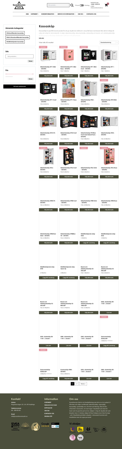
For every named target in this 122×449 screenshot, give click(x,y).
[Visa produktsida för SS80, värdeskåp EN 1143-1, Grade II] (109, 358)
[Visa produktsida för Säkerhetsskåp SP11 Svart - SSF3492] (48, 88)
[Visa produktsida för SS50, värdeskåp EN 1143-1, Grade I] (48, 325)
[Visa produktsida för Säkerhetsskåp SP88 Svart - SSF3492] (68, 189)
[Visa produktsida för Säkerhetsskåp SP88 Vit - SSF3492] (48, 189)
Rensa (30, 61)
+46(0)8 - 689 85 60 (95, 4)
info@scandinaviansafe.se (97, 7)
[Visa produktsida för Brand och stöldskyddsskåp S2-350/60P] (89, 255)
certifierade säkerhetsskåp (89, 404)
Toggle (82, 5)
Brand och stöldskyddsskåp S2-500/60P (107, 268)
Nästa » (83, 384)
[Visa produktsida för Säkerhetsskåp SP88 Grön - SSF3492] (89, 189)
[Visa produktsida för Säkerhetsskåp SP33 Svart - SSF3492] (68, 121)
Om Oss (46, 410)
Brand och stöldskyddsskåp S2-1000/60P (87, 303)
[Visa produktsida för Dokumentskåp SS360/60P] (109, 325)
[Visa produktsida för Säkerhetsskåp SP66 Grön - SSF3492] (89, 156)
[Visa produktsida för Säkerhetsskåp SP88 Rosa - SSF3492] (109, 189)
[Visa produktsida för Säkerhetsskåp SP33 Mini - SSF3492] (109, 88)
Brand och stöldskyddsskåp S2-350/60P (87, 268)
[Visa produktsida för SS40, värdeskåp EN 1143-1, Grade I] (109, 290)
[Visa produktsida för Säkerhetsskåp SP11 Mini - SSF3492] (48, 55)
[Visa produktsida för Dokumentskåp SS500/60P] (48, 358)
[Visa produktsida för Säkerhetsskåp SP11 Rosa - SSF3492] (68, 88)
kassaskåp (72, 406)
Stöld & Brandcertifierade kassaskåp (17, 37)
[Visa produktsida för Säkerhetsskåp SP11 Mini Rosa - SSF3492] (68, 55)
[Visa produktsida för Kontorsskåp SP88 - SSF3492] (68, 358)
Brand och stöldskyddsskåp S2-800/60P (67, 303)
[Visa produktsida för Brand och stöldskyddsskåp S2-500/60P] (109, 255)
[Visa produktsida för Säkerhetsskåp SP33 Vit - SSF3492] (48, 121)
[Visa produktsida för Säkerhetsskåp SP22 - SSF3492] (89, 88)
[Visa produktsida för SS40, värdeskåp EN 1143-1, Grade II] (89, 325)
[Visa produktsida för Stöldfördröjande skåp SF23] (109, 222)
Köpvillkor (48, 408)
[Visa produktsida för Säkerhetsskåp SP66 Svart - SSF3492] (68, 156)
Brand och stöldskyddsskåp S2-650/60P (46, 303)
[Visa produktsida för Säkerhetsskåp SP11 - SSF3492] (109, 55)
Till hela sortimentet (19, 86)
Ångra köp (48, 416)
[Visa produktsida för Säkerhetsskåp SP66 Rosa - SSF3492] (109, 156)
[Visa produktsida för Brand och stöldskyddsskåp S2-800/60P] (68, 290)
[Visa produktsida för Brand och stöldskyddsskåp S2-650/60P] (48, 290)
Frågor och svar (50, 405)
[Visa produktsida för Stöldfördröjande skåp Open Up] (68, 255)
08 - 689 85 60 (16, 410)
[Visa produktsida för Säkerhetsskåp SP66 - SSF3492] (48, 156)
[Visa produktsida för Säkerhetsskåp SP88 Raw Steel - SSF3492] (48, 222)
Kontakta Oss (49, 413)
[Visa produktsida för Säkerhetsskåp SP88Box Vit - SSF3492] (68, 222)
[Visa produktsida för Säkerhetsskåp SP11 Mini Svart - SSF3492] (89, 55)
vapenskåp (102, 404)
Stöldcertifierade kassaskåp (15, 33)
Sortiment (47, 402)
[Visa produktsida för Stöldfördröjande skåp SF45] (48, 255)
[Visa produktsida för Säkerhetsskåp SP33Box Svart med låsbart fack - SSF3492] (89, 121)
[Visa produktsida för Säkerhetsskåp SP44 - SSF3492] (109, 121)
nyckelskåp (80, 406)
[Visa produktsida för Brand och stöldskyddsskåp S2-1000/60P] (89, 290)
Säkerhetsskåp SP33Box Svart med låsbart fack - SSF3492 (88, 134)
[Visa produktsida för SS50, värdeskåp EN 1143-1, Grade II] (89, 358)
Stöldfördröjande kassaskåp (15, 41)
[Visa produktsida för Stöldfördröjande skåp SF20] (89, 222)
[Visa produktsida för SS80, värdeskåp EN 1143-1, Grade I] (68, 325)
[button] (107, 5)
